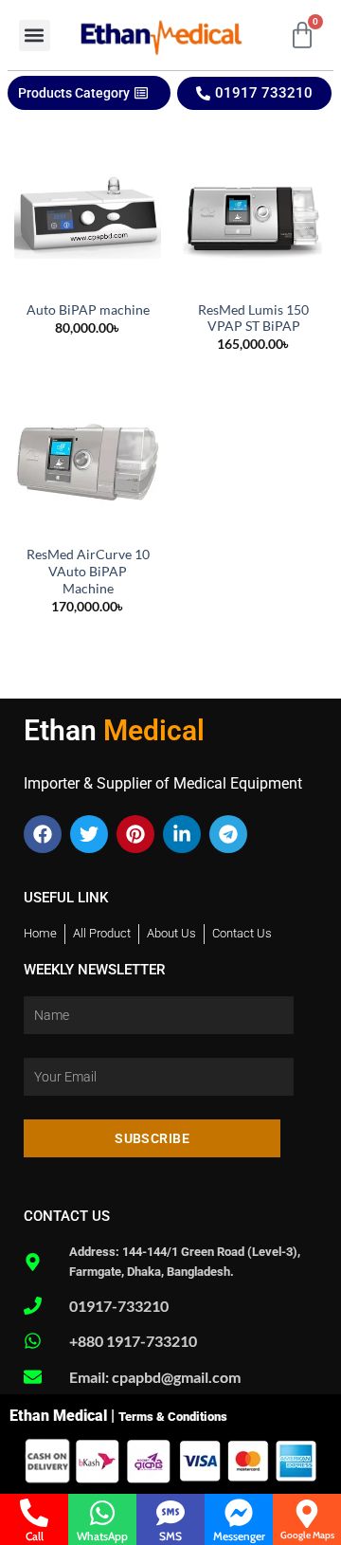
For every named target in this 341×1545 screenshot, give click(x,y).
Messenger (239, 1536)
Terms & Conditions (172, 1416)
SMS (170, 1536)
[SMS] (170, 1513)
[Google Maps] (307, 1514)
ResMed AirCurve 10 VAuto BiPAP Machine (88, 571)
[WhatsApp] (102, 1513)
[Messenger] (238, 1513)
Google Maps (307, 1535)
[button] (34, 35)
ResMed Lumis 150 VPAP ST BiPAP (253, 318)
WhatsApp (102, 1536)
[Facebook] (43, 834)
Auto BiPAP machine (88, 310)
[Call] (34, 1513)
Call (35, 1536)
